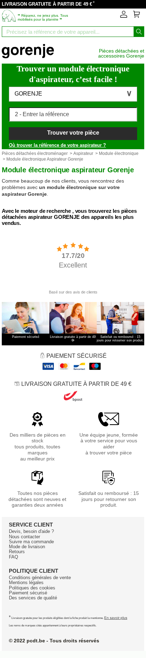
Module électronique (119, 153)
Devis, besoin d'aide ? (31, 531)
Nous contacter (24, 536)
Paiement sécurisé (28, 592)
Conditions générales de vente (40, 577)
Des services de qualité (33, 597)
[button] (73, 94)
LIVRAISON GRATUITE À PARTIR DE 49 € (47, 4)
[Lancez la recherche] (139, 31)
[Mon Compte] (123, 16)
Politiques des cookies (32, 587)
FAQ (13, 557)
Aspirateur (83, 153)
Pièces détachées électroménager (35, 153)
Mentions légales (26, 582)
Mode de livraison (27, 546)
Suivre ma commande (31, 541)
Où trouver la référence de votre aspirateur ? (57, 145)
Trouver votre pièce (73, 133)
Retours (17, 551)
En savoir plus (115, 618)
